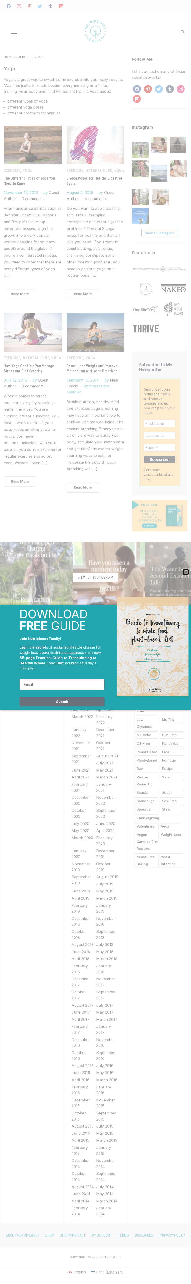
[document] (95, 642)
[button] (186, 572)
